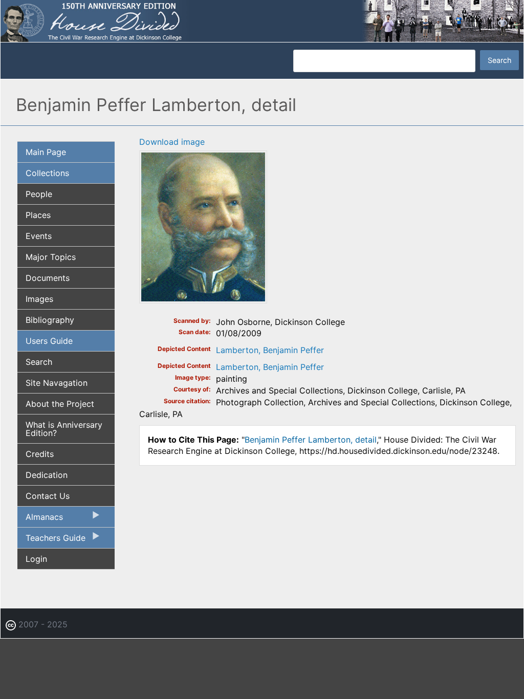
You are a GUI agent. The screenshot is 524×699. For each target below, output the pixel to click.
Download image (172, 142)
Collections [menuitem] (47, 173)
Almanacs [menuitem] (40, 519)
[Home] (262, 20)
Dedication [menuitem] (47, 475)
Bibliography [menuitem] (50, 320)
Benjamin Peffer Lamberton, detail (311, 439)
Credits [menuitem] (40, 454)
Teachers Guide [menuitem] (51, 540)
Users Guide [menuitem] (49, 341)
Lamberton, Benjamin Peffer (270, 350)
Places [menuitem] (38, 215)
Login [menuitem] (36, 559)
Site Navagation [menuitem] (57, 383)
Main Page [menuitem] (46, 152)
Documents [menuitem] (48, 278)
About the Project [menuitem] (60, 404)
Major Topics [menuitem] (51, 257)
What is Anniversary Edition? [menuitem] (64, 429)
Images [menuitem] (39, 299)
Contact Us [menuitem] (48, 496)
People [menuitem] (39, 194)
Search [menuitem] (39, 362)
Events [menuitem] (39, 236)
